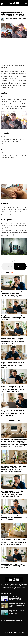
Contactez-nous (8, 632)
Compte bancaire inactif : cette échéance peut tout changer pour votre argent (13, 317)
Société (12, 273)
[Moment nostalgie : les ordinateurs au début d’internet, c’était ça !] (4, 598)
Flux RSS (19, 634)
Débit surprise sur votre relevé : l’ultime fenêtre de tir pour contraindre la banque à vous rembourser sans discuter (12, 294)
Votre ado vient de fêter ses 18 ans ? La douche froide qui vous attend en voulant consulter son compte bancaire (13, 364)
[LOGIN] (26, 3)
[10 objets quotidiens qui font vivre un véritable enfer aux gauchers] (4, 605)
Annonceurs (22, 631)
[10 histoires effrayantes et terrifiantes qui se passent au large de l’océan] (4, 612)
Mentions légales (11, 634)
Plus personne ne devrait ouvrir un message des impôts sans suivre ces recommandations (14, 517)
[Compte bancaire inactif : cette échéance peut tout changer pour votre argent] (14, 306)
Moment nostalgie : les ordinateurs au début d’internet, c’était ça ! (15, 598)
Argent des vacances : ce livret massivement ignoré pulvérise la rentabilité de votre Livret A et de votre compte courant (12, 340)
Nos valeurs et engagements (10, 631)
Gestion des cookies (19, 632)
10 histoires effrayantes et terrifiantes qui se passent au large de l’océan (17, 612)
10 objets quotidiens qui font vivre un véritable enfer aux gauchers (17, 605)
